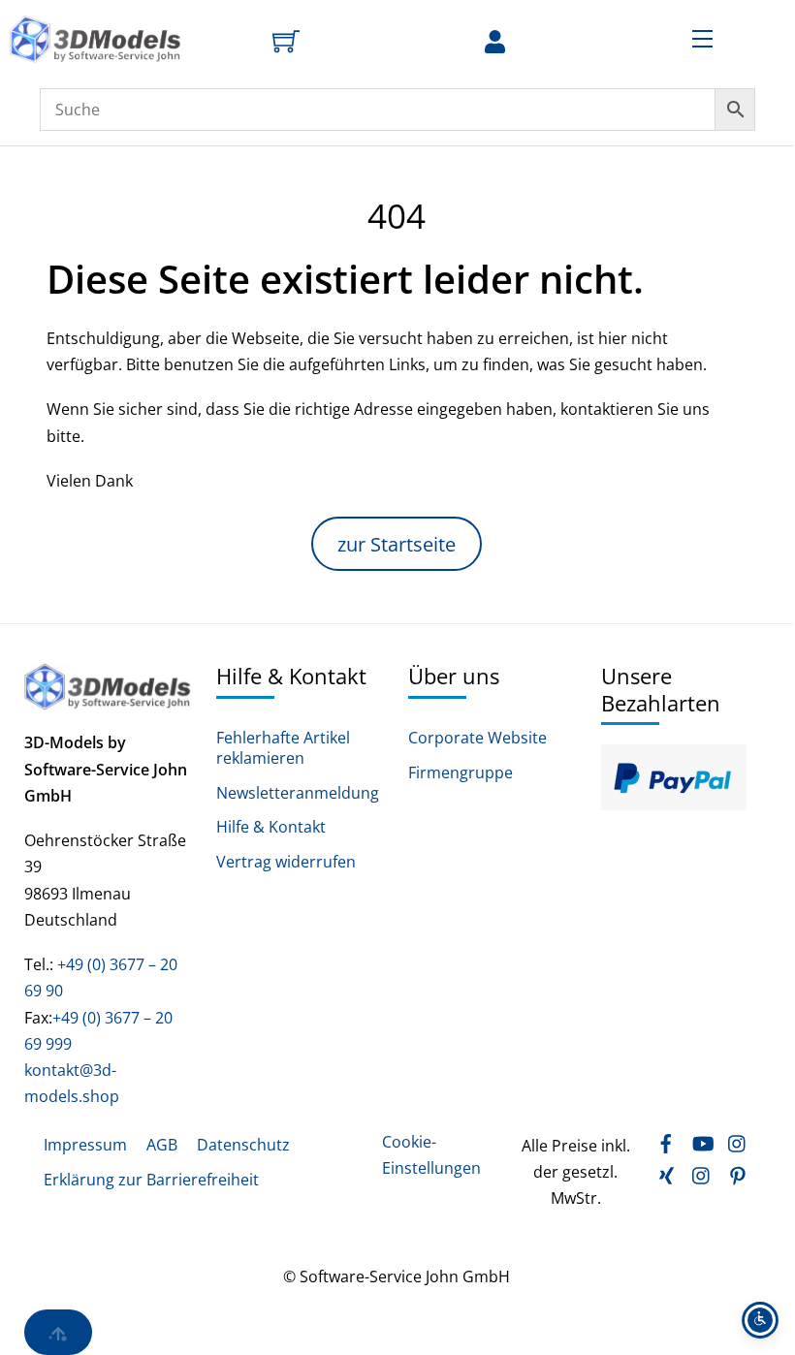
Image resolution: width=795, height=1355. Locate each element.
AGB (161, 1144)
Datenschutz (243, 1144)
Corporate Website (477, 738)
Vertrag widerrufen (286, 862)
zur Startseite (396, 544)
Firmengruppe (460, 773)
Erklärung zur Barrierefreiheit (151, 1179)
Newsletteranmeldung (297, 793)
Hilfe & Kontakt (271, 827)
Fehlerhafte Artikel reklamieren (283, 748)
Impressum (85, 1144)
